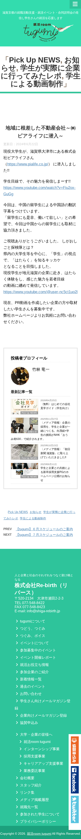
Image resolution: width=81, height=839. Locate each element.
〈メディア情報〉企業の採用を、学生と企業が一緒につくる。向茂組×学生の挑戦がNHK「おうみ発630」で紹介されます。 (40, 431)
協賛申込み (28, 723)
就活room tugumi (37, 742)
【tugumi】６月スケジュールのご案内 (44, 529)
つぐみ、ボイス (32, 636)
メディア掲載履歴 (34, 800)
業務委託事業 (34, 771)
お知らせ (35, 512)
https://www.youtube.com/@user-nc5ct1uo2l (40, 292)
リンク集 (26, 792)
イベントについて (34, 643)
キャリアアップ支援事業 (43, 763)
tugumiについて (32, 621)
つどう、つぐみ (32, 628)
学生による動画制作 (46, 80)
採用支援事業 (34, 756)
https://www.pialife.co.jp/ (27, 164)
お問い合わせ (30, 694)
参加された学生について (39, 814)
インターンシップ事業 (41, 749)
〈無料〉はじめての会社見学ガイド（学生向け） (55, 406)
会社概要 (26, 778)
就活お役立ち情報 (34, 665)
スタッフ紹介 (30, 785)
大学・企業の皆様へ (35, 734)
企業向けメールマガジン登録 (43, 715)
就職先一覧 (28, 807)
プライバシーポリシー (37, 821)
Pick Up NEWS (34, 60)
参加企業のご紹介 (34, 672)
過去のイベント (32, 686)
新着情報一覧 (30, 679)
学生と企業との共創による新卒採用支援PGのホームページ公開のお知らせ (55, 474)
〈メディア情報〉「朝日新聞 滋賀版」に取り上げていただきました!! (55, 453)
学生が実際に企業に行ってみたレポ (40, 72)
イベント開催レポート (37, 657)
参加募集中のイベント (37, 650)
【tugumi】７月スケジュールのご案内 (44, 535)
